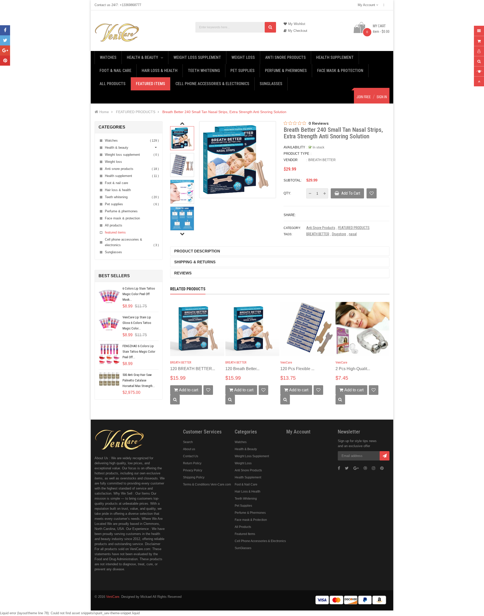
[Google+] (5, 50)
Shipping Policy (193, 477)
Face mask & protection (122, 218)
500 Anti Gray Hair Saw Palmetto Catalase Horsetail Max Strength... (139, 380)
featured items (115, 232)
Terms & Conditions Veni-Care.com (207, 484)
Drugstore (339, 234)
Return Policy (192, 463)
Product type (296, 154)
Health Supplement (248, 477)
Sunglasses (113, 252)
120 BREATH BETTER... (192, 369)
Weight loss (113, 162)
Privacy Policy (192, 470)
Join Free (363, 97)
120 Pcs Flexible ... (297, 369)
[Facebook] (5, 30)
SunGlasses (243, 548)
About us (189, 449)
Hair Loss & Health (247, 491)
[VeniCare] (120, 439)
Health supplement (131, 176)
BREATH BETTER (322, 160)
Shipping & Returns (195, 262)
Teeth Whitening (246, 498)
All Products (243, 527)
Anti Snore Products (320, 228)
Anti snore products (131, 169)
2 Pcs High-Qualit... (353, 369)
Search (188, 442)
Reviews (183, 273)
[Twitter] (5, 40)
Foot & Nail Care (246, 484)
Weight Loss (243, 463)
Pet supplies (131, 204)
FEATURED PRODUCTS (354, 228)
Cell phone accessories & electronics (131, 242)
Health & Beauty (246, 449)
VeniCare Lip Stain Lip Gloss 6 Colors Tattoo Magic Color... (137, 322)
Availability (294, 147)
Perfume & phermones (121, 211)
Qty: (287, 193)
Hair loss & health (118, 190)
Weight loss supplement (131, 155)
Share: (290, 215)
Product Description (197, 251)
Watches (131, 140)
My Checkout (297, 31)
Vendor (290, 160)
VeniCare (286, 362)
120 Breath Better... (242, 369)
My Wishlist (296, 24)
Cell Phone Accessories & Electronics (260, 541)
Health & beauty (116, 147)
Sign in (382, 97)
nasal (353, 234)
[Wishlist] (372, 193)
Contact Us (190, 456)
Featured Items (245, 534)
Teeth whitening (131, 197)
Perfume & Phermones (250, 513)
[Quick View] (175, 399)
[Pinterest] (5, 61)
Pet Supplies (243, 505)
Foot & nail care (116, 183)
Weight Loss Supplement (252, 456)
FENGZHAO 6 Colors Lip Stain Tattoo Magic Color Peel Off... (139, 351)
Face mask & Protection (251, 520)
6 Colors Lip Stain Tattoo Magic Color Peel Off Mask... (139, 294)
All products (113, 225)
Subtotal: (293, 180)
